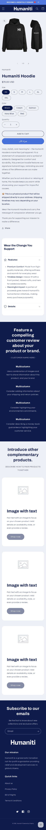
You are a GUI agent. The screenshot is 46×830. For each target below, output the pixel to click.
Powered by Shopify (28, 823)
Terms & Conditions (13, 801)
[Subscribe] (38, 731)
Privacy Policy (11, 789)
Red (22, 114)
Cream (19, 108)
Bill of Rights (10, 795)
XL (38, 92)
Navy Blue (9, 114)
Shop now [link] (15, 537)
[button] (3, 8)
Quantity (5, 119)
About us (9, 783)
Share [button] (7, 228)
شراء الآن (23, 141)
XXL (6, 98)
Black (7, 108)
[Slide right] (28, 63)
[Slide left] (17, 63)
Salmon (32, 108)
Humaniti (19, 823)
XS (6, 92)
